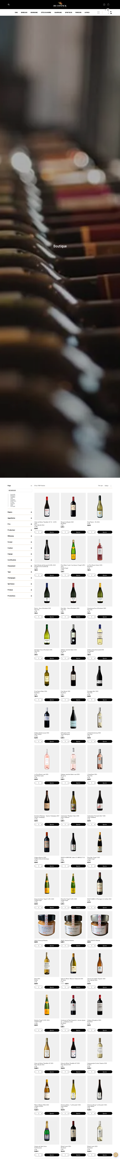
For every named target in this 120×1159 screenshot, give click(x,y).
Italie (11, 505)
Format (10, 542)
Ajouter (52, 532)
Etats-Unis (13, 501)
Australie (12, 494)
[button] (108, 10)
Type (9, 572)
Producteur (11, 530)
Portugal (12, 506)
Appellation (11, 518)
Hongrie (12, 503)
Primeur (10, 590)
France (12, 502)
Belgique (12, 495)
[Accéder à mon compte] (104, 5)
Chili (11, 498)
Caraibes (12, 497)
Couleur (10, 548)
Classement (11, 566)
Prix (9, 524)
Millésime (11, 536)
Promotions (11, 596)
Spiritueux (11, 584)
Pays (9, 485)
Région (10, 512)
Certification (12, 560)
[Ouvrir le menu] (98, 12)
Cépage (10, 554)
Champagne (11, 578)
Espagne (12, 499)
